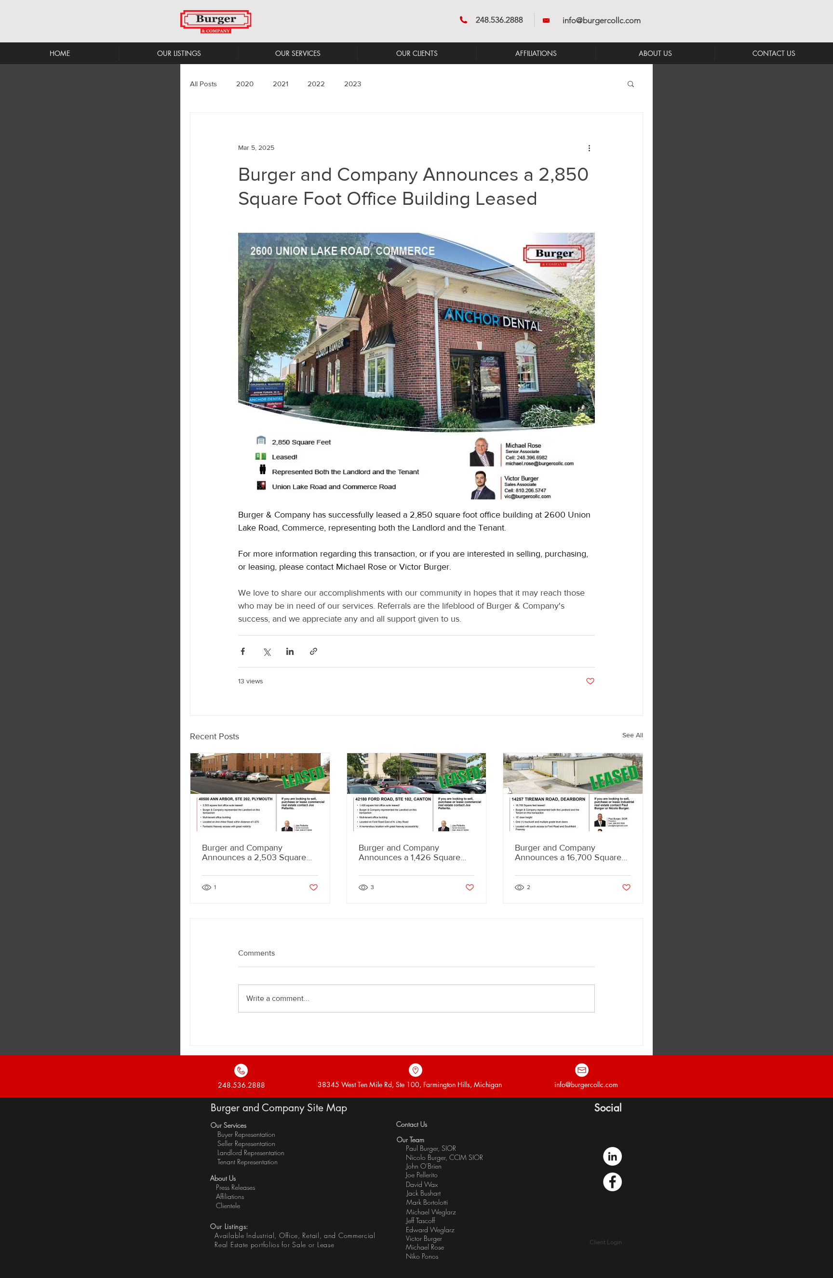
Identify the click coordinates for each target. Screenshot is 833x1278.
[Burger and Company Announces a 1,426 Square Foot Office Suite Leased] (416, 792)
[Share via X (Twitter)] (266, 651)
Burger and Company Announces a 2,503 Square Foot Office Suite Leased (254, 852)
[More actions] (589, 147)
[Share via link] (313, 651)
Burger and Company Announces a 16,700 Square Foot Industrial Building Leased (572, 852)
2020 (245, 84)
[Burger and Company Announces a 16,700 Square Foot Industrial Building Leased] (573, 792)
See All (632, 735)
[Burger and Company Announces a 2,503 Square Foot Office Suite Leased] (260, 792)
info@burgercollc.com (602, 20)
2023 (352, 84)
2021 (280, 84)
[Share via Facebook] (242, 651)
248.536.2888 (499, 20)
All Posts (203, 84)
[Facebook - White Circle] (612, 1181)
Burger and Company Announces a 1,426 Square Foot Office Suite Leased (409, 852)
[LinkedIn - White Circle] (612, 1156)
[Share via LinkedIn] (290, 651)
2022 (316, 84)
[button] (630, 83)
